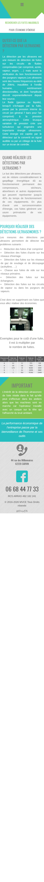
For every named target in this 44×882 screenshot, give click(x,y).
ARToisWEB (22, 511)
